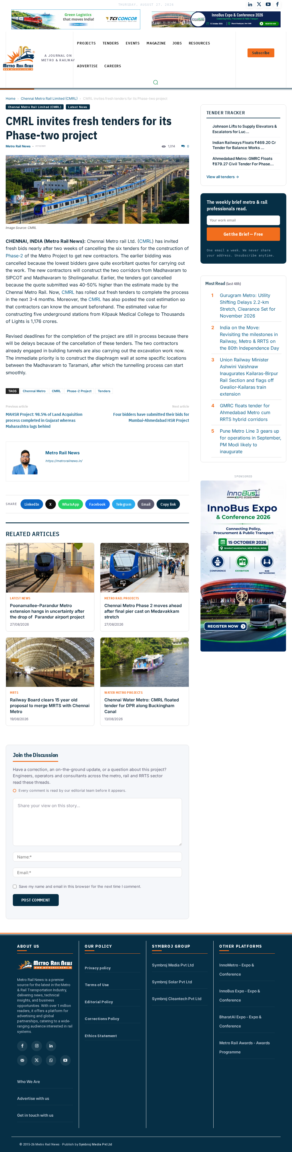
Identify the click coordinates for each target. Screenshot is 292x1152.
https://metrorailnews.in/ (63, 461)
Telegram (123, 504)
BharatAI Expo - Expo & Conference (240, 1021)
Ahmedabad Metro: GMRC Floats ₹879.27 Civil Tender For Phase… (243, 161)
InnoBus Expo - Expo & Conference (239, 995)
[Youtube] (268, 4)
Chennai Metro (34, 391)
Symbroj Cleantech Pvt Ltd (176, 998)
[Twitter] (259, 4)
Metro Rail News (18, 146)
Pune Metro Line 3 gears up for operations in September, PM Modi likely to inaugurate (250, 441)
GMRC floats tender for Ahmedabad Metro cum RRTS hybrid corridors (245, 412)
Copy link (168, 504)
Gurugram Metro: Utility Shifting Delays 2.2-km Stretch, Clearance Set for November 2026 (247, 305)
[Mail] (22, 1060)
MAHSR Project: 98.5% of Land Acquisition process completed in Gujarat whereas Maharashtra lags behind (44, 420)
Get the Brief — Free (243, 234)
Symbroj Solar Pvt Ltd (172, 982)
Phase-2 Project (79, 391)
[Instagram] (36, 1046)
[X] (36, 1060)
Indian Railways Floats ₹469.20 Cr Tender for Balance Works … (244, 145)
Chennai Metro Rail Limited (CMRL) (49, 98)
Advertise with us (33, 1098)
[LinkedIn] (250, 4)
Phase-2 (14, 256)
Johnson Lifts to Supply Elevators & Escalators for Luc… (244, 129)
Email (146, 504)
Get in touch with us (35, 1115)
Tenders (104, 391)
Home (10, 98)
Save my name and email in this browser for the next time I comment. (80, 886)
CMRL (145, 241)
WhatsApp (70, 504)
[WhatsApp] (51, 1060)
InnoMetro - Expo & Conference (236, 969)
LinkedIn (32, 504)
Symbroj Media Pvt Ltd (173, 965)
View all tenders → (222, 176)
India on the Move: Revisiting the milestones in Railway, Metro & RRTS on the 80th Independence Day (249, 338)
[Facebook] (277, 4)
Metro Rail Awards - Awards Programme (244, 1047)
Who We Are (28, 1081)
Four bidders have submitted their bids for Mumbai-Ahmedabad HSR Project (151, 417)
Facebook (97, 504)
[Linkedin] (51, 1046)
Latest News (77, 107)
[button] (155, 82)
